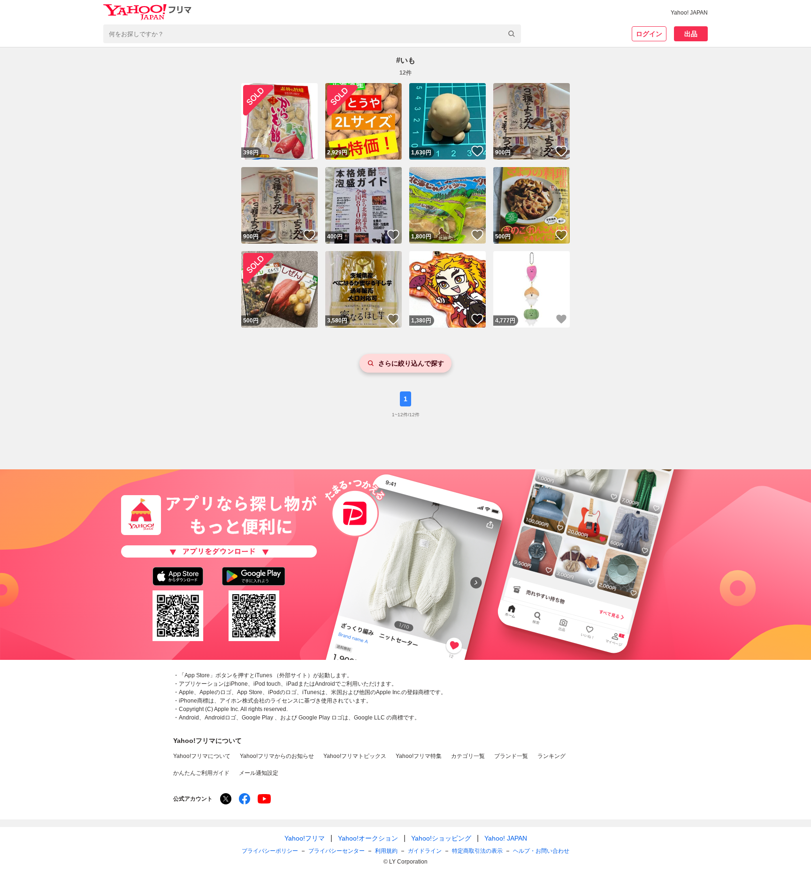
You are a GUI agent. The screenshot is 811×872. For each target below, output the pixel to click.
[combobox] (312, 33)
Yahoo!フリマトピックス (354, 756)
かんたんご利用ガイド (201, 773)
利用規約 (386, 851)
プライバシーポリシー (270, 851)
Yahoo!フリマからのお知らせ (277, 756)
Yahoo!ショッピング (441, 838)
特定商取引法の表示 (477, 851)
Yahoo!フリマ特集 (419, 756)
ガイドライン (425, 851)
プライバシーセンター (336, 851)
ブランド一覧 (511, 756)
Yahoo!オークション (368, 838)
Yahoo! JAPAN (689, 12)
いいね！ (477, 151)
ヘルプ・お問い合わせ (541, 851)
